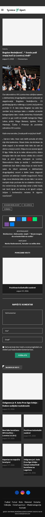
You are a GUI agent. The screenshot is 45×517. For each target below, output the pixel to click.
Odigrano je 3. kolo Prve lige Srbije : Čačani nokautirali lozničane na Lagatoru (32, 464)
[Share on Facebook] (18, 219)
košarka (7, 209)
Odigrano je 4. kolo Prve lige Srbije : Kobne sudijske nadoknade (20, 404)
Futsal (14, 502)
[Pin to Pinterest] (29, 219)
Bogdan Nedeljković (12, 205)
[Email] (25, 3)
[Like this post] (13, 219)
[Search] (42, 10)
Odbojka (7, 505)
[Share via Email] (12, 224)
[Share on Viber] (6, 224)
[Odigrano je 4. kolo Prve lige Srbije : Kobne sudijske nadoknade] (22, 386)
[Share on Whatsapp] (35, 219)
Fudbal (7, 502)
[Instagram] (22, 3)
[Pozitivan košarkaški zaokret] (22, 271)
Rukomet (28, 502)
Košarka (37, 502)
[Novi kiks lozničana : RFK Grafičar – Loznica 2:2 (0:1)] (11, 420)
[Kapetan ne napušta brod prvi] (11, 450)
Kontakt (22, 508)
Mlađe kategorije (34, 505)
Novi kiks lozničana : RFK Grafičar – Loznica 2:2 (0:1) (11, 433)
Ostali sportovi (19, 505)
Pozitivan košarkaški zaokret (22, 287)
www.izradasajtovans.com (22, 513)
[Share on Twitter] (24, 219)
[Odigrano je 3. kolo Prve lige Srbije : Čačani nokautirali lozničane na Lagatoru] (33, 450)
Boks (21, 502)
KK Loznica (28, 205)
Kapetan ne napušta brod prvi (11, 460)
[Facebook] (19, 3)
